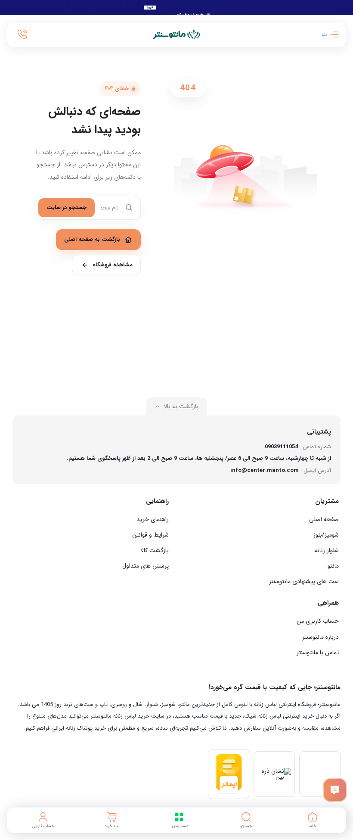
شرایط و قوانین (150, 535)
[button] (246, 820)
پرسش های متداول (145, 566)
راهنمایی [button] (157, 501)
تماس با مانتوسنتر (318, 652)
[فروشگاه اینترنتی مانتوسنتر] (176, 34)
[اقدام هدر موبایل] (22, 34)
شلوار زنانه (326, 550)
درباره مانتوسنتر (320, 637)
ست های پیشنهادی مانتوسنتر (304, 581)
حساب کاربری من (318, 621)
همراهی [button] (328, 603)
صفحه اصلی (324, 519)
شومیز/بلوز (326, 535)
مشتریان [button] (327, 501)
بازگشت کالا (154, 550)
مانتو (333, 566)
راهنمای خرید (152, 519)
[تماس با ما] (334, 789)
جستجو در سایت (66, 207)
